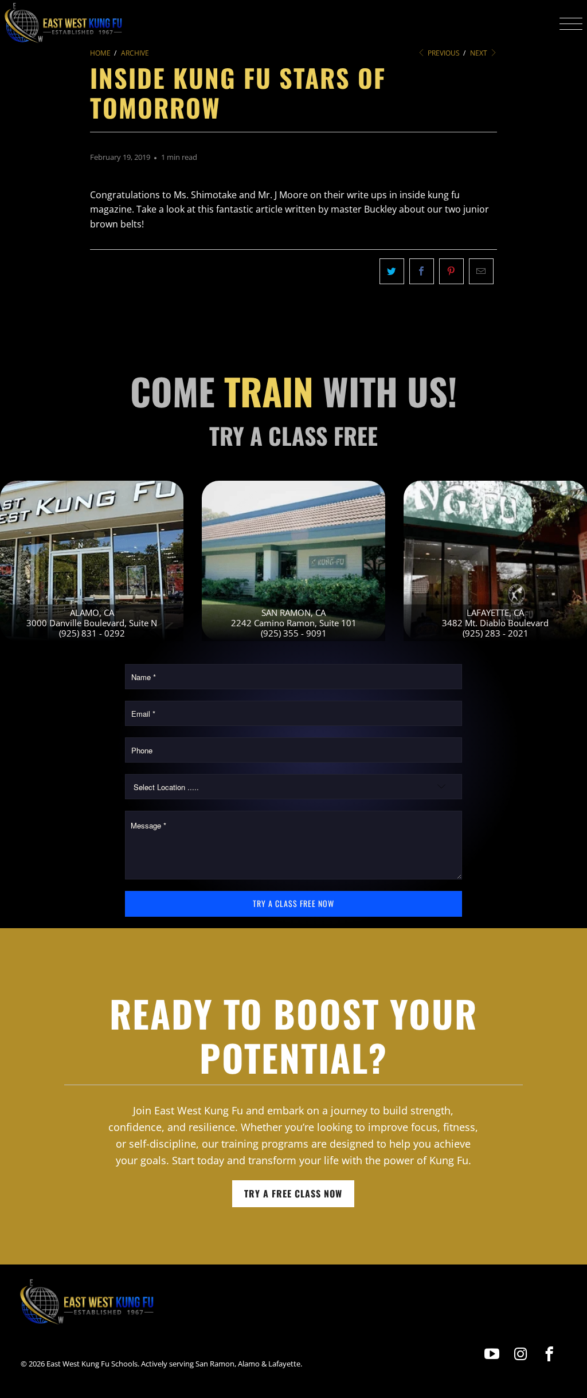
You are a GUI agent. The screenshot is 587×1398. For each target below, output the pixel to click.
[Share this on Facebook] (421, 271)
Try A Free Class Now (293, 1193)
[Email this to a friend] (481, 271)
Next (479, 53)
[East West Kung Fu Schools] (63, 23)
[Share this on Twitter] (391, 271)
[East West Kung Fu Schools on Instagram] (521, 1354)
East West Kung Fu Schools (92, 1363)
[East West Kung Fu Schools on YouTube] (492, 1354)
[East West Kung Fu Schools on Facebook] (549, 1354)
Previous (443, 53)
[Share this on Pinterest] (451, 271)
